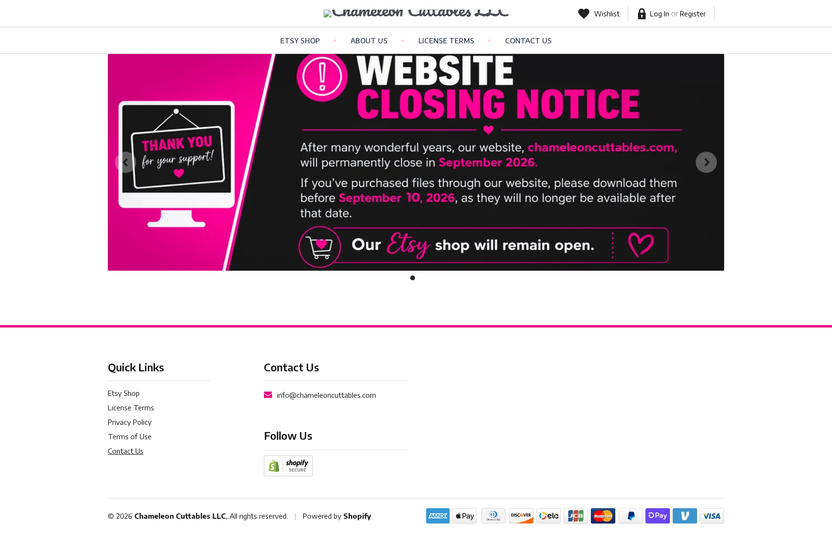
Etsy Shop (300, 40)
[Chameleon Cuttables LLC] (416, 13)
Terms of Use (130, 436)
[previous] (125, 162)
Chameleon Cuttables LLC (180, 516)
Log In (659, 13)
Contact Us (528, 40)
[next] (706, 162)
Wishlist (607, 13)
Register (693, 13)
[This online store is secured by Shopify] (288, 464)
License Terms (446, 40)
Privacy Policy (130, 422)
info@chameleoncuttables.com (326, 395)
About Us (369, 40)
